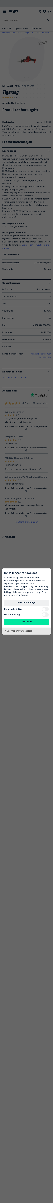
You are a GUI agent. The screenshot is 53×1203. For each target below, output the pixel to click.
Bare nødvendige (26, 602)
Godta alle (26, 621)
